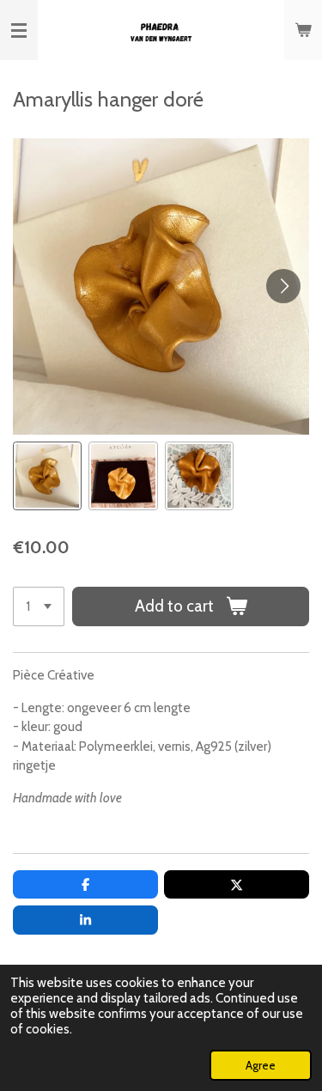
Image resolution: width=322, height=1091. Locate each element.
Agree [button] (261, 1065)
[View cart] (303, 30)
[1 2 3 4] (38, 607)
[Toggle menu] (19, 30)
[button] (47, 476)
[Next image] (283, 286)
